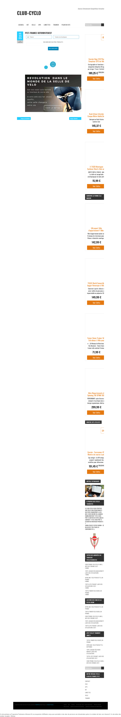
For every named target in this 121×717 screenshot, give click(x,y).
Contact (87, 681)
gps (39, 25)
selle (34, 25)
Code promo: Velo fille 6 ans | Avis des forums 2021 (93, 565)
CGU (86, 684)
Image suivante (74, 118)
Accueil (21, 25)
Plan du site (66, 25)
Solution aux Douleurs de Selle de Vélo (94, 706)
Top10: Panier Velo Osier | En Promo (93, 592)
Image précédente (25, 118)
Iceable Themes (50, 704)
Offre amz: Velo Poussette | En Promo (94, 579)
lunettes (47, 25)
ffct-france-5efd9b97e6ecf (38, 33)
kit (28, 25)
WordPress (38, 704)
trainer (56, 25)
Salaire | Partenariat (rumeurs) (77, 706)
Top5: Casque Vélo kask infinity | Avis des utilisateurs (94, 572)
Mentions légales (97, 704)
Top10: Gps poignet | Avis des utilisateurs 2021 (93, 585)
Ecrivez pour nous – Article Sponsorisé (84, 704)
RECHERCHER (53, 48)
